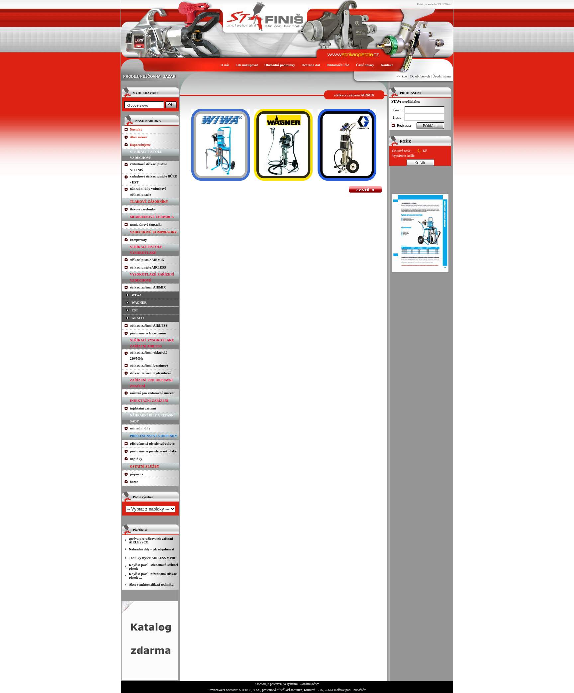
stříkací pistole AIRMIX (147, 260)
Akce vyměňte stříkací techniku (151, 584)
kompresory (138, 240)
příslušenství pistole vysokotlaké (153, 451)
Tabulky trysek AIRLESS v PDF (152, 558)
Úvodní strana (441, 76)
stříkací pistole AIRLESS (148, 267)
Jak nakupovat (247, 65)
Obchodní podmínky (279, 65)
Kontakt (387, 65)
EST (135, 310)
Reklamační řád (338, 65)
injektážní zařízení (143, 408)
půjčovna (136, 474)
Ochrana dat (311, 65)
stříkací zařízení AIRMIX (148, 287)
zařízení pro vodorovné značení (152, 393)
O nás (225, 65)
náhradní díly (140, 428)
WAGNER (139, 302)
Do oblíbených (420, 76)
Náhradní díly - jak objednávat (151, 549)
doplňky (136, 459)
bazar (134, 482)
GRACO (138, 318)
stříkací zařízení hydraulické (150, 373)
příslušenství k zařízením (148, 333)
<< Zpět (402, 76)
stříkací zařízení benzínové (149, 365)
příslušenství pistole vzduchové (152, 443)
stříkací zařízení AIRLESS (149, 325)
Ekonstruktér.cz (309, 684)
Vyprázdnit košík (403, 156)
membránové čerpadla (145, 224)
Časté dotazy (365, 65)
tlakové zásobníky (143, 209)
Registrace (404, 125)
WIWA (137, 295)
